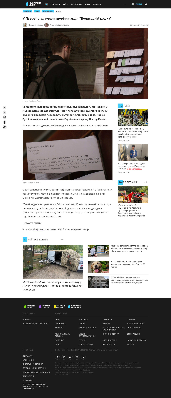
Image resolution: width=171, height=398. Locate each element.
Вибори (106, 324)
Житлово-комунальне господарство (113, 329)
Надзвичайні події (135, 324)
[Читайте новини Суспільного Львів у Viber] (77, 357)
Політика (59, 340)
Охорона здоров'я (88, 328)
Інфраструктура (133, 328)
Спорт (87, 4)
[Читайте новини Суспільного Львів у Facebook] (57, 357)
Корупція (83, 319)
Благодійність (47, 11)
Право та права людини (62, 335)
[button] (5, 107)
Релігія (58, 11)
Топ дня (130, 344)
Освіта (82, 324)
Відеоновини (109, 344)
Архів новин (28, 360)
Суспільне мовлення (33, 364)
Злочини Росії (110, 340)
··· (124, 4)
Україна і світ (76, 4)
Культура (97, 4)
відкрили (38, 229)
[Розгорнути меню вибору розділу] (46, 4)
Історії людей (133, 334)
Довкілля (59, 328)
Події (57, 319)
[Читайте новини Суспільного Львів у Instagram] (64, 357)
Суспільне (86, 370)
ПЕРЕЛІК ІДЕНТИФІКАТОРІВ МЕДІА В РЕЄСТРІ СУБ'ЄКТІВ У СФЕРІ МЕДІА (35, 386)
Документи (28, 376)
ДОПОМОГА (27, 11)
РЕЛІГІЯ (37, 11)
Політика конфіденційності (36, 372)
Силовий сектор (111, 334)
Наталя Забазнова (35, 25)
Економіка (60, 324)
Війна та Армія (86, 344)
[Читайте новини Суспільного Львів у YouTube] (70, 357)
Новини (26, 319)
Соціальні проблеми (136, 340)
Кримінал (107, 319)
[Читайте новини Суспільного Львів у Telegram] (83, 357)
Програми (27, 380)
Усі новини (55, 4)
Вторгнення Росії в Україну (36, 324)
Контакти (27, 356)
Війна (65, 4)
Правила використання (34, 368)
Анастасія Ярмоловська (59, 25)
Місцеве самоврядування (87, 335)
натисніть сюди (87, 372)
